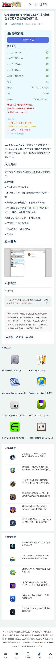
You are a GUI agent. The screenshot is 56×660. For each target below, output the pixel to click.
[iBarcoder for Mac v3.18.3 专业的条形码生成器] (14, 382)
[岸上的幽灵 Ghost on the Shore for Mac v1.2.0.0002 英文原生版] (12, 523)
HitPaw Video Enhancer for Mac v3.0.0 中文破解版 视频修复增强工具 (36, 585)
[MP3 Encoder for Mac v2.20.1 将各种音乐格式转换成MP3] (12, 560)
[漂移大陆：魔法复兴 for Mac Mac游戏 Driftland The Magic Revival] (12, 471)
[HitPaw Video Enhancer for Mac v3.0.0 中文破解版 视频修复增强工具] (12, 586)
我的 (39, 657)
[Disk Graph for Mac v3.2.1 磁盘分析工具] (12, 573)
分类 (17, 657)
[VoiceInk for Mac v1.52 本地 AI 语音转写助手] (12, 546)
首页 (5, 657)
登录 (45, 4)
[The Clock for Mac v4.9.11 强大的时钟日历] (12, 612)
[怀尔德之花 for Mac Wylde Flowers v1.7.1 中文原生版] (12, 510)
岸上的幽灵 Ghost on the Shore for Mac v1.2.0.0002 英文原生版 (36, 522)
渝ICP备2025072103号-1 (32, 646)
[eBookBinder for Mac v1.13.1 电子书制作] (14, 359)
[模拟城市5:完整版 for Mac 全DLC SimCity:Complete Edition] (12, 497)
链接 (30, 337)
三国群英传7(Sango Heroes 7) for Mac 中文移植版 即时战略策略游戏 (35, 483)
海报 (20, 337)
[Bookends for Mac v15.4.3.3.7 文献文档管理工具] (41, 359)
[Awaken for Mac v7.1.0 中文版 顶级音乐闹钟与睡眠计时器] (41, 382)
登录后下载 (28, 40)
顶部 (50, 657)
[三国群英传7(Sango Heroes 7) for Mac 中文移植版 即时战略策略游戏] (12, 484)
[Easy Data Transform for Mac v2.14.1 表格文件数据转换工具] (14, 427)
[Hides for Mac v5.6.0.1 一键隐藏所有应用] (12, 599)
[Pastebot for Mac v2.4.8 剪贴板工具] (41, 427)
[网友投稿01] (6, 24)
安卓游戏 (28, 657)
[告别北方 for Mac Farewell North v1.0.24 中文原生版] (12, 457)
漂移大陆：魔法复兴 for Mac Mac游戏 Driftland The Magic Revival (35, 469)
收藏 (10, 337)
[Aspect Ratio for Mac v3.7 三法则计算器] (14, 404)
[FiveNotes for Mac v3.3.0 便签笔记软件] (41, 404)
